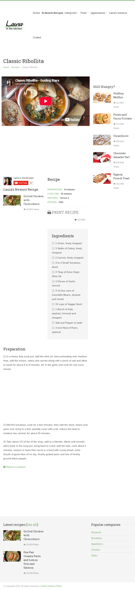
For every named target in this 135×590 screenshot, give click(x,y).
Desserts (96, 532)
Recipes (16, 67)
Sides (94, 555)
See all (32, 524)
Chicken (95, 549)
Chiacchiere (120, 136)
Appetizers (97, 543)
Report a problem (15, 466)
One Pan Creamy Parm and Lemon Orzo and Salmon (32, 560)
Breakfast (96, 538)
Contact (37, 37)
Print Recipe (65, 212)
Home (36, 12)
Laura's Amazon (118, 12)
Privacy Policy (55, 586)
